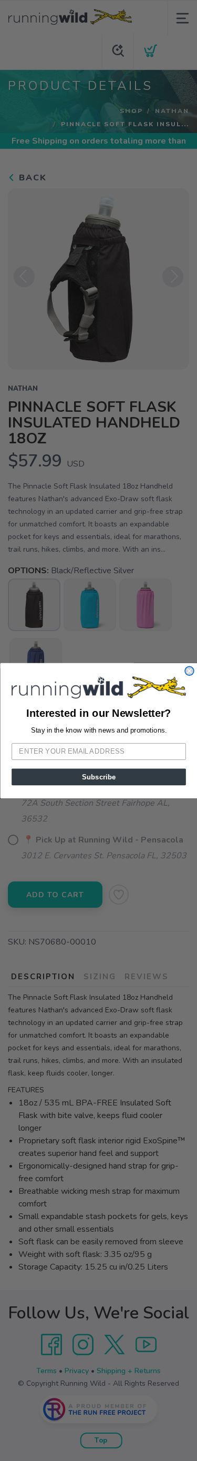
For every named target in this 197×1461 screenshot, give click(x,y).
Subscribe (98, 776)
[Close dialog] (189, 670)
